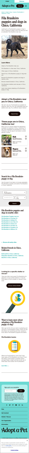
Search (14, 203)
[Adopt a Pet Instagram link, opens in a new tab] (19, 405)
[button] (26, 136)
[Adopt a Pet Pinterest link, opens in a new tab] (13, 405)
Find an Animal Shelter (14, 285)
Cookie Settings (14, 450)
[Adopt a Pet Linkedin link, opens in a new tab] (22, 405)
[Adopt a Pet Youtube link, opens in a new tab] (16, 405)
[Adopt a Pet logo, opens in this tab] (14, 432)
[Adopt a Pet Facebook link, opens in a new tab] (7, 405)
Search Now (14, 114)
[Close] (27, 440)
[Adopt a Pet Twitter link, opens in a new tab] (10, 405)
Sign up (20, 6)
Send (21, 390)
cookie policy (8, 445)
